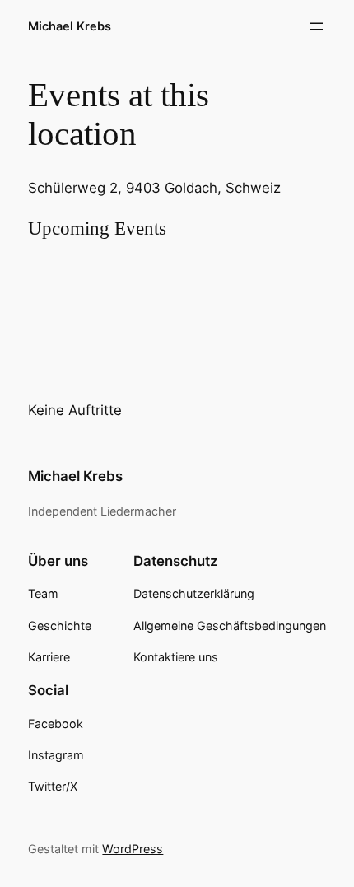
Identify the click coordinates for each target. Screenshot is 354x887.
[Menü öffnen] (316, 26)
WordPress (132, 849)
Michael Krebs (69, 26)
